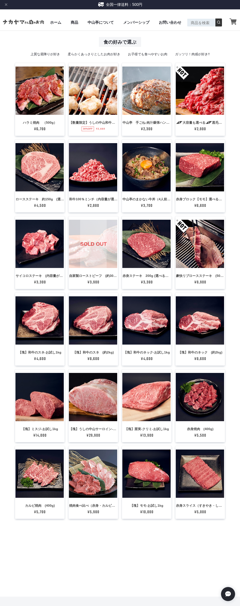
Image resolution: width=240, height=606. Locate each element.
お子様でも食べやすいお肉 (147, 54)
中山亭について (101, 22)
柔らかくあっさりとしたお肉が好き (94, 54)
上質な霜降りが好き (45, 54)
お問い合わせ (170, 22)
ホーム (55, 22)
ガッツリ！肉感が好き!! (192, 54)
